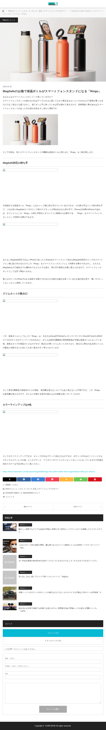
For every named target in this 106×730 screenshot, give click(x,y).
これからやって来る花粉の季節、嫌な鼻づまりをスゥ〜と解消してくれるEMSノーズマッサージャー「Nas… (59, 546)
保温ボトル (18, 493)
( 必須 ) (9, 658)
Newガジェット (9, 20)
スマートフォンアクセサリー (48, 489)
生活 (34, 489)
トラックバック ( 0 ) (53, 641)
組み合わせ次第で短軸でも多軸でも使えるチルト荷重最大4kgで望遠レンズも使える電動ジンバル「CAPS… (58, 609)
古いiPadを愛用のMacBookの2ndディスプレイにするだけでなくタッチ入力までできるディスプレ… (59, 561)
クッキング (28, 489)
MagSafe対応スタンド (31, 493)
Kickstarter (9, 493)
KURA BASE (50, 726)
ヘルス (20, 489)
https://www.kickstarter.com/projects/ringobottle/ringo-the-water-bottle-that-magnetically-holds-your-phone (49, 471)
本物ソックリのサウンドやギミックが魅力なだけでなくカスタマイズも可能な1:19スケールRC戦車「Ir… (61, 592)
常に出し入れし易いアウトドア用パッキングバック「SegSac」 (44, 577)
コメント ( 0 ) (53, 633)
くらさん (14, 485)
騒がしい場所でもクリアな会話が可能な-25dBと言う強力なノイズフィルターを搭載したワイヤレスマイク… (60, 530)
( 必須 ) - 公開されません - (17, 666)
